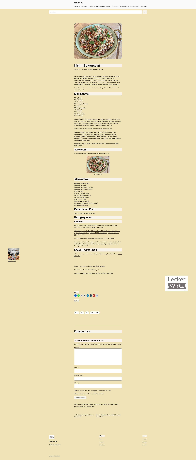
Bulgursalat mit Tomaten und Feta (83, 189)
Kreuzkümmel (80, 114)
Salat (93, 69)
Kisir (82, 313)
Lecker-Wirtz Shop (12, 261)
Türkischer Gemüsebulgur (81, 205)
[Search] (145, 12)
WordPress (57, 456)
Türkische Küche (99, 69)
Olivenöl (79, 110)
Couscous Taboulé (96, 76)
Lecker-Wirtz (78, 3)
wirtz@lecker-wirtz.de (99, 266)
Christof (85, 69)
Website (76, 383)
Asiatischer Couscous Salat (81, 183)
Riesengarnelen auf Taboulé (81, 201)
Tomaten (77, 106)
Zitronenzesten (109, 143)
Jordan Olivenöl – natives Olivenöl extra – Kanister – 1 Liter (90, 238)
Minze (81, 112)
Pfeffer (81, 116)
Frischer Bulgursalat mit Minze (82, 195)
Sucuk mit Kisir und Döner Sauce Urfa (84, 213)
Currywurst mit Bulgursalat (81, 193)
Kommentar (77, 347)
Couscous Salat (78, 191)
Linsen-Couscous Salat (80, 199)
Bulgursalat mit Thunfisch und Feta (83, 187)
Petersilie (85, 104)
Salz (75, 116)
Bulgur (90, 69)
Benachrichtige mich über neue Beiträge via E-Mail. (90, 394)
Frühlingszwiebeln (80, 108)
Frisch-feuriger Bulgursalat (81, 197)
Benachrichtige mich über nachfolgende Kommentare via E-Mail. (93, 390)
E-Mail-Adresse (79, 375)
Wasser (80, 100)
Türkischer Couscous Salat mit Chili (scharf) (86, 203)
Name (76, 368)
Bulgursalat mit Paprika (80, 185)
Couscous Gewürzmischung (104, 129)
